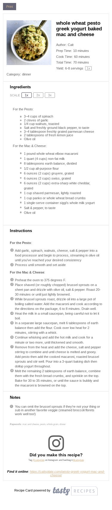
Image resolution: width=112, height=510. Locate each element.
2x (38, 95)
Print (9, 6)
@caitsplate (39, 460)
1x (26, 95)
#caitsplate (78, 460)
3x (50, 95)
